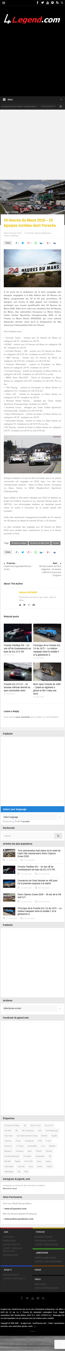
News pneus (40, 1284)
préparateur (40, 1156)
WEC (26, 1171)
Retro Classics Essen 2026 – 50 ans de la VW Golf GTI (39, 896)
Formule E (8, 1146)
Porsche (15, 212)
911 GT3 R (49, 1125)
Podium (39, 1151)
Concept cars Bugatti (14, 1278)
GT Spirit (19, 1146)
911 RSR (8, 1130)
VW (19, 1171)
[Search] (58, 836)
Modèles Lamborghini (45, 1257)
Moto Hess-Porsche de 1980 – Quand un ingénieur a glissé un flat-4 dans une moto (47, 688)
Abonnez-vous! (10, 1188)
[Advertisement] (32, 58)
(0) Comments (29, 860)
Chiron (18, 1141)
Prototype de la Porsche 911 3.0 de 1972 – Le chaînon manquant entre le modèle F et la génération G (46, 649)
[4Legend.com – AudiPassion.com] (32, 18)
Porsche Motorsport (43, 233)
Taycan (48, 1161)
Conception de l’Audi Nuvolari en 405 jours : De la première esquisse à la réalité (38, 882)
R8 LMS (8, 1161)
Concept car (29, 1141)
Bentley (44, 1135)
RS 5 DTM (28, 1161)
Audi (40, 1130)
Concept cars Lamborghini (48, 1261)
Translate (25, 821)
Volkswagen (9, 1171)
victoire (49, 1166)
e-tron (48, 1141)
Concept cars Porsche (46, 1244)
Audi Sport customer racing (27, 1135)
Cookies (32, 1331)
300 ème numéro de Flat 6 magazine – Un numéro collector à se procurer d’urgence (50, 569)
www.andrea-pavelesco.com (19, 1219)
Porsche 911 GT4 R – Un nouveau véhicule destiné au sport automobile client (17, 687)
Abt (16, 1130)
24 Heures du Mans (18, 543)
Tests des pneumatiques (47, 1288)
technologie (9, 1166)
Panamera (20, 1151)
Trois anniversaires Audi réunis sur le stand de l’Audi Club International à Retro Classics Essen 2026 (39, 853)
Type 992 (21, 1166)
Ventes (39, 1166)
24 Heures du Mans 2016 (39, 543)
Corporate (8, 1237)
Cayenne (8, 1141)
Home (7, 212)
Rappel (17, 1161)
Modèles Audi (9, 1240)
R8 (50, 1156)
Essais (38, 1269)
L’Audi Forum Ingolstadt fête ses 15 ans (17, 566)
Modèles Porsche (43, 1237)
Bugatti (54, 1135)
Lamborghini (32, 1146)
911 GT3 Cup (36, 1125)
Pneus (38, 1279)
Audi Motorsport (52, 1130)
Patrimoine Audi (10, 1255)
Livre (43, 1146)
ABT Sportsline (28, 1130)
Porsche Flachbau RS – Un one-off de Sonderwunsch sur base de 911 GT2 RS (17, 648)
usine (31, 1166)
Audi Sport (9, 1135)
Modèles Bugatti (11, 1274)
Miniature (8, 1151)
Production (27, 1156)
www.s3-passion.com (15, 1208)
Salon (39, 1161)
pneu (30, 1151)
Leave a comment (11, 236)
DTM (40, 1141)
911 (25, 1125)
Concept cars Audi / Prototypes (12, 1250)
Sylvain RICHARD (28, 592)
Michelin (52, 1146)
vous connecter (22, 717)
